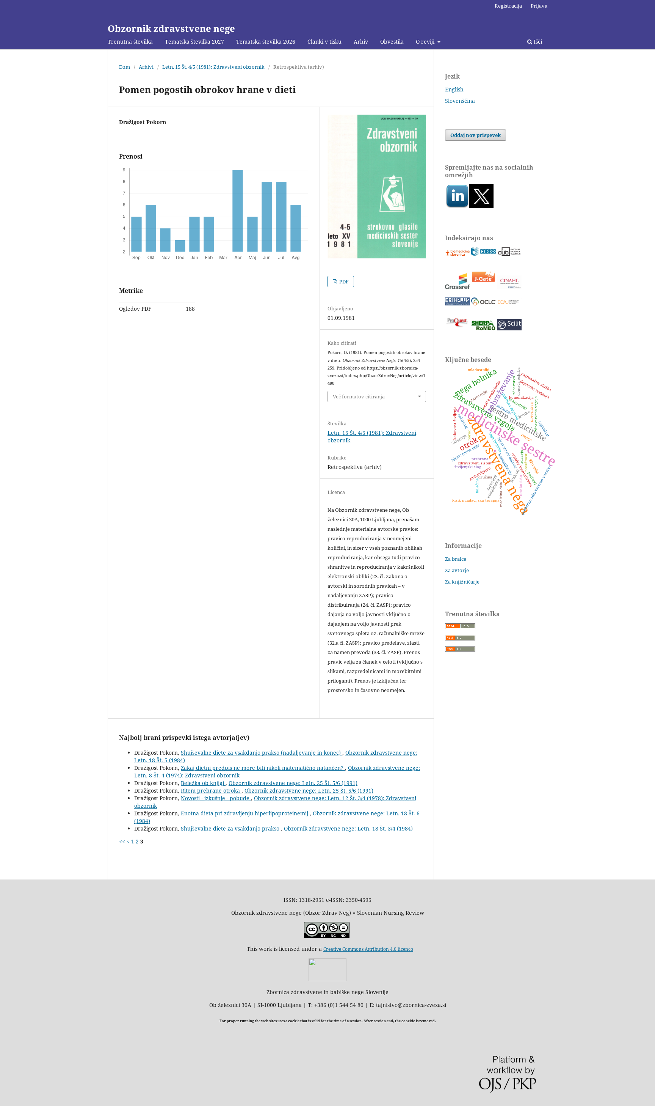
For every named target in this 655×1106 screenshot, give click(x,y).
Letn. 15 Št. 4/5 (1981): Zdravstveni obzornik (213, 66)
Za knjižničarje (462, 581)
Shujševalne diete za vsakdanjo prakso (231, 828)
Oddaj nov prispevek (475, 135)
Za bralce (455, 558)
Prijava (539, 5)
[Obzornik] (481, 206)
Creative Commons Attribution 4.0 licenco (368, 949)
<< (122, 841)
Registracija (508, 5)
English (454, 89)
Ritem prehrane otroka (211, 790)
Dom (124, 66)
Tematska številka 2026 (265, 41)
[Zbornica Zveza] (327, 979)
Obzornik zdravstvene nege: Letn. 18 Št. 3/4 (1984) (348, 828)
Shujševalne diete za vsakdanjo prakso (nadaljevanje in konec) (261, 752)
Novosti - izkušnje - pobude (216, 798)
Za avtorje (457, 570)
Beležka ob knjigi (203, 783)
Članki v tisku (324, 41)
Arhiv (361, 41)
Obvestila (392, 41)
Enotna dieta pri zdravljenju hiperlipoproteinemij (245, 813)
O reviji (426, 41)
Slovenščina (460, 100)
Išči (537, 41)
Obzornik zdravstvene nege (171, 28)
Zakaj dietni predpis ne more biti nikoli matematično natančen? (263, 767)
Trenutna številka (130, 41)
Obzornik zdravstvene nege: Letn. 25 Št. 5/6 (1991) (293, 783)
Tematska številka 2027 (194, 41)
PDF (343, 281)
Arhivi (146, 66)
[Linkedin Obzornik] (457, 206)
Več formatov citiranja (359, 396)
